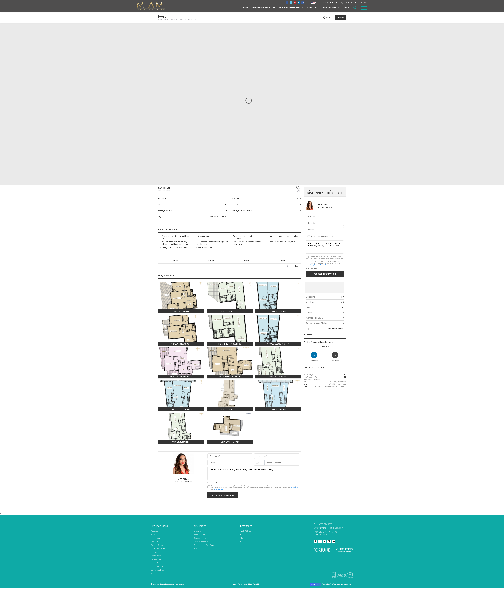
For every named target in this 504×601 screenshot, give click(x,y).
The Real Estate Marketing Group (340, 584)
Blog (242, 535)
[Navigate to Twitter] (291, 2)
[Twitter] (320, 541)
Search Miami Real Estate (263, 8)
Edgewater (155, 552)
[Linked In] (333, 541)
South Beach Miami (159, 567)
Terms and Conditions (245, 584)
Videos (346, 8)
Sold (196, 549)
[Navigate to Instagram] (299, 2)
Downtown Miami (158, 549)
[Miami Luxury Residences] (151, 6)
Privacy (234, 584)
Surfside (154, 574)
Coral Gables (156, 542)
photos (163, 27)
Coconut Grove (157, 545)
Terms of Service (218, 489)
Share (328, 17)
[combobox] (259, 463)
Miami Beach (156, 563)
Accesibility (256, 584)
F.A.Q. (242, 542)
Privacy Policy (294, 488)
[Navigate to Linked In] (302, 2)
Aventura (154, 531)
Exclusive (197, 531)
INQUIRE (341, 17)
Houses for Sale (200, 535)
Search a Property (355, 8)
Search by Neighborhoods (291, 8)
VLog (242, 538)
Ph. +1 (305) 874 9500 (183, 481)
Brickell (154, 535)
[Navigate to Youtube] (295, 2)
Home (245, 8)
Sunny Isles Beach (158, 570)
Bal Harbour (155, 538)
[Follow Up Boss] (208, 486)
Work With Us (313, 8)
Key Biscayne (156, 559)
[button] (298, 188)
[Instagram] (329, 541)
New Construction (201, 542)
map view (175, 27)
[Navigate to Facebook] (287, 2)
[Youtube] (324, 541)
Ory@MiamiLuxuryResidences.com (328, 528)
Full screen (344, 27)
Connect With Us (331, 8)
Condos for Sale (200, 538)
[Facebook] (315, 541)
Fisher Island (156, 556)
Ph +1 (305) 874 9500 (323, 524)
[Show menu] (364, 8)
